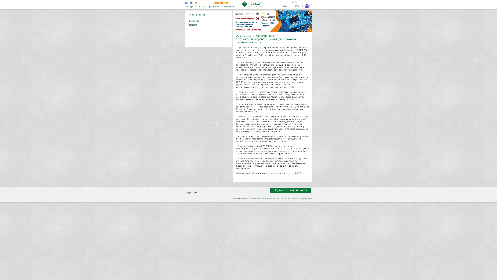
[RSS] (196, 3)
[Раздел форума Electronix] (191, 3)
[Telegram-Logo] (186, 3)
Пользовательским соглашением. (301, 198)
